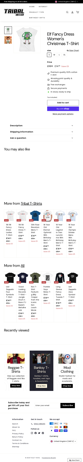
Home (32, 6)
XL (64, 55)
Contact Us (17, 440)
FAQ (14, 430)
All (22, 265)
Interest (43, 6)
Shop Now (16, 386)
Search (15, 424)
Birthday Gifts (37, 18)
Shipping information (21, 131)
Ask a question (18, 138)
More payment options (63, 114)
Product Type (36, 12)
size (63, 50)
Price (49, 62)
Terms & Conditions (20, 443)
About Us (16, 427)
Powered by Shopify (49, 458)
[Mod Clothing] (67, 359)
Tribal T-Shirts (31, 203)
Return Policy (17, 437)
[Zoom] (27, 39)
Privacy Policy (18, 433)
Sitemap (15, 447)
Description (16, 125)
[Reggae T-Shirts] (16, 359)
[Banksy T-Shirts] (41, 359)
